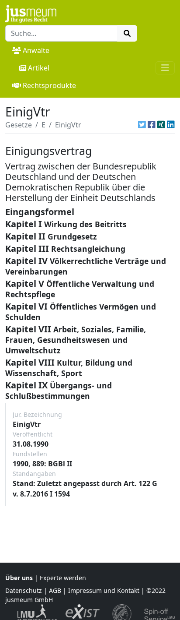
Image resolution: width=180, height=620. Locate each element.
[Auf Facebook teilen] (152, 125)
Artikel (38, 68)
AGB (55, 590)
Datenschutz (23, 590)
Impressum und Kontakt (103, 590)
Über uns (19, 578)
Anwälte (36, 50)
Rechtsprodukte (49, 85)
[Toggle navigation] (165, 67)
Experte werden (63, 578)
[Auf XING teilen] (161, 125)
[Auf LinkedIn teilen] (171, 125)
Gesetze (18, 125)
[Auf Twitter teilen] (142, 125)
